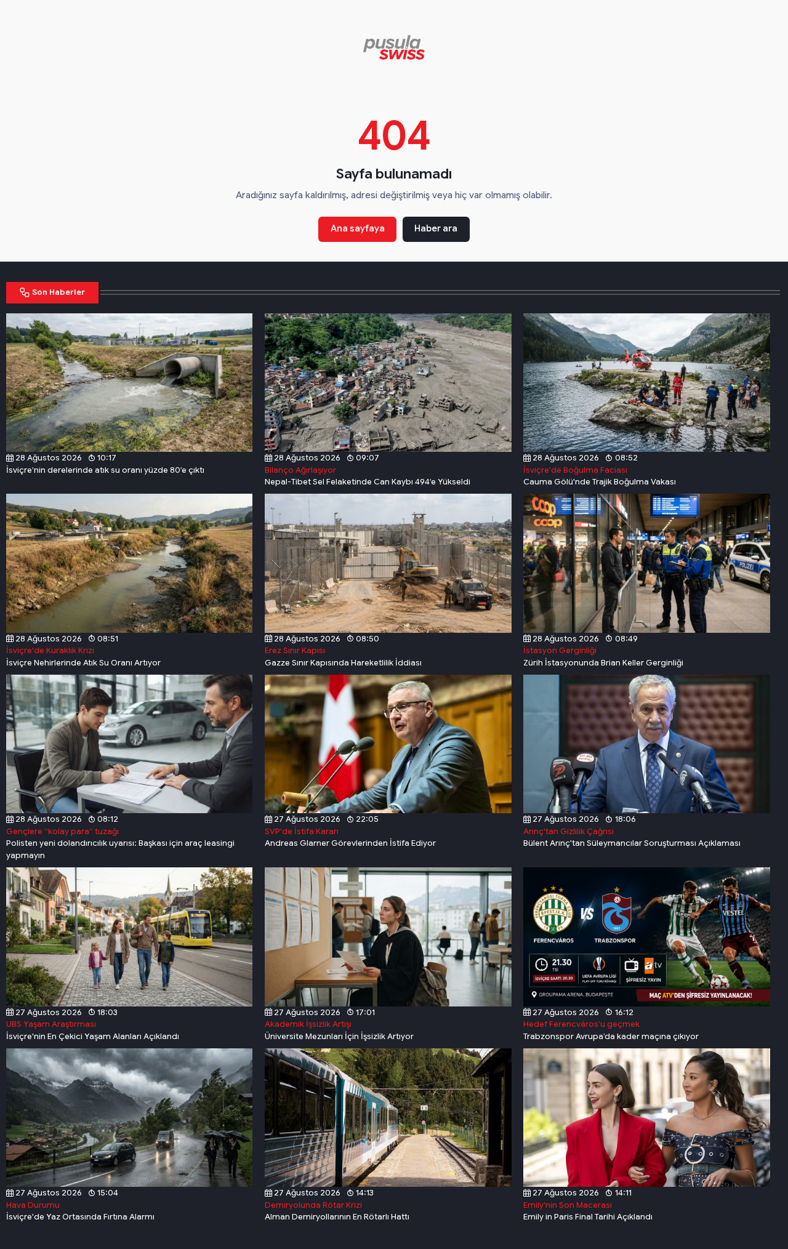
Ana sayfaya (358, 228)
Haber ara (435, 228)
